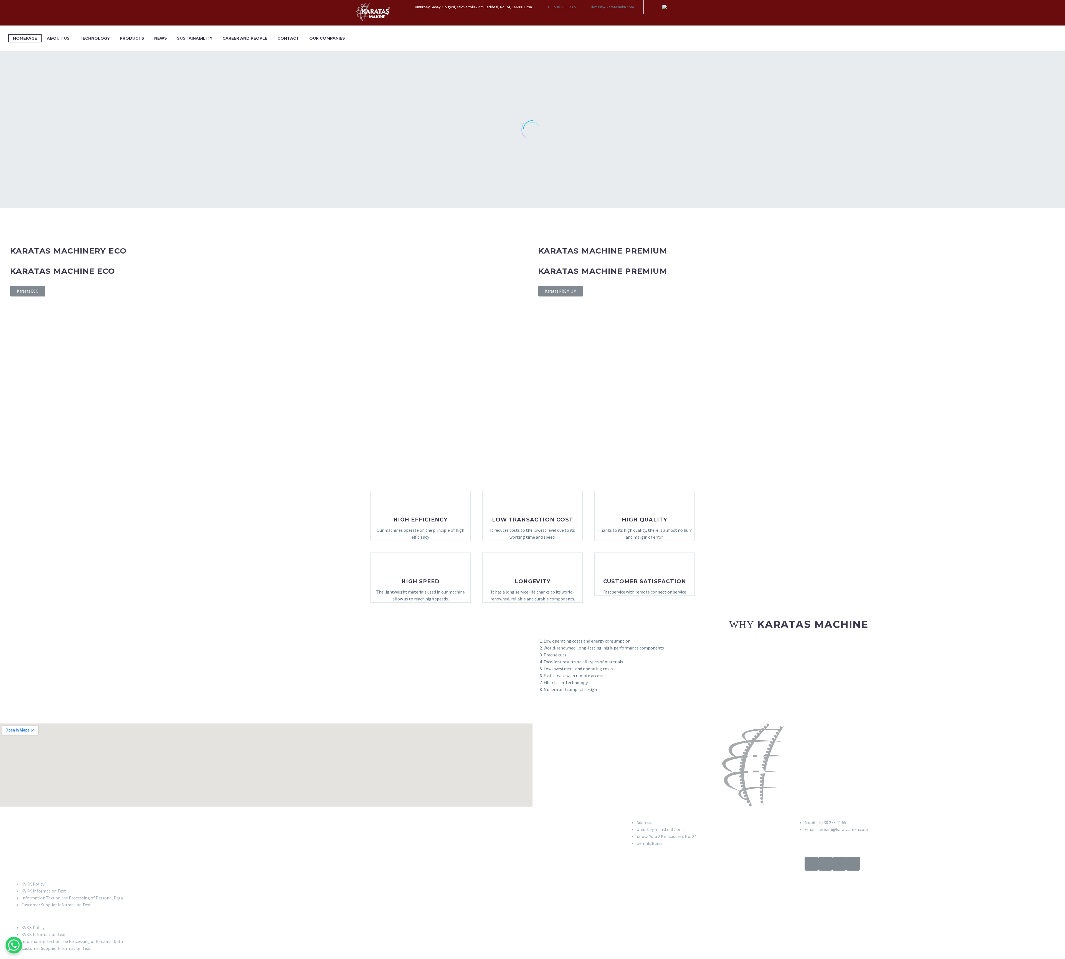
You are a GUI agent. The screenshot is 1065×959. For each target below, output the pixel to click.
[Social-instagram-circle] (839, 864)
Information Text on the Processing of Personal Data (72, 898)
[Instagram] (673, 7)
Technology (95, 38)
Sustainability (194, 38)
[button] (532, 916)
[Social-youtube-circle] (853, 864)
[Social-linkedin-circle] (825, 864)
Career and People (244, 38)
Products (132, 38)
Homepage (25, 38)
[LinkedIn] (656, 7)
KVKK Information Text (43, 891)
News (160, 38)
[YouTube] (681, 7)
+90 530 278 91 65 (561, 6)
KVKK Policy (32, 884)
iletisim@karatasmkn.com (612, 6)
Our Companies (327, 38)
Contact (288, 38)
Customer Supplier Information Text (56, 904)
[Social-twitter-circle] (811, 864)
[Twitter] (664, 7)
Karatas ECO (28, 291)
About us (58, 38)
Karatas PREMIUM (560, 291)
